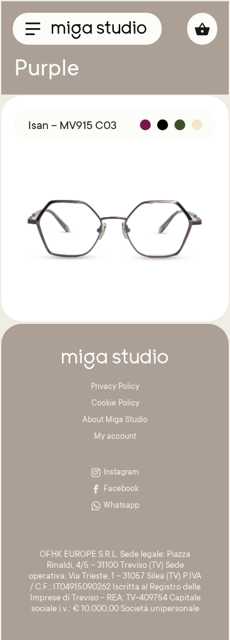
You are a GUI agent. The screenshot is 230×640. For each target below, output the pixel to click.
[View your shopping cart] (202, 29)
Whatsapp (121, 505)
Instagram (121, 472)
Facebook (121, 489)
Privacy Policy (115, 387)
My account (115, 436)
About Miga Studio (115, 420)
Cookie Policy (115, 403)
